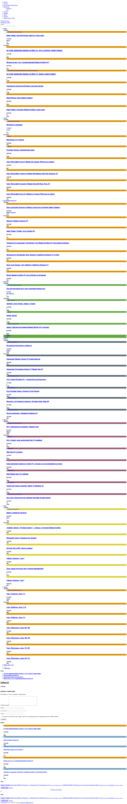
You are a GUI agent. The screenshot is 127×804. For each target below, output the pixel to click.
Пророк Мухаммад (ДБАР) (91, 785)
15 (6, 42)
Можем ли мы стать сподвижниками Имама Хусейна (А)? (27, 62)
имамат (112, 785)
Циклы (5, 2)
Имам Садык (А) (59, 785)
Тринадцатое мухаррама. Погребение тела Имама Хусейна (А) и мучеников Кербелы (37, 243)
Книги (5, 15)
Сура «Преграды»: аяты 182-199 (18, 638)
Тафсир (6, 16)
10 (6, 445)
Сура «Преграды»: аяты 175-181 (18, 648)
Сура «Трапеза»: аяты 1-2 (15, 594)
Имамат (6, 13)
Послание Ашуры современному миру (20, 150)
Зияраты (8, 8)
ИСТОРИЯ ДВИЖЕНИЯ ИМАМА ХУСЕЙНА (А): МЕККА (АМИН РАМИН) (31, 74)
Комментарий (5, 705)
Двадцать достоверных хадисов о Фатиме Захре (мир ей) (27, 401)
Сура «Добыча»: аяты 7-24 (16, 607)
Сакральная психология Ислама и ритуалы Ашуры (24, 86)
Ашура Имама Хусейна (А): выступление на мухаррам (26, 275)
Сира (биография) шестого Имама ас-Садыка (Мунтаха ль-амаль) (30, 194)
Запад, (29, 785)
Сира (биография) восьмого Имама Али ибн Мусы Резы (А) (28, 184)
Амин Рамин (5, 785)
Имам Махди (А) (44, 785)
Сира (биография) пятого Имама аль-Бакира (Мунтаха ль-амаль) (30, 161)
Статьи (6, 3)
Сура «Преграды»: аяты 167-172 (18, 658)
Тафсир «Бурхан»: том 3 (15, 580)
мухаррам (121, 785)
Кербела (77, 785)
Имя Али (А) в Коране (14, 452)
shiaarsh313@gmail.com (26, 802)
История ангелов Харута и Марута (19, 345)
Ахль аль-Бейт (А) (17, 785)
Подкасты (13, 212)
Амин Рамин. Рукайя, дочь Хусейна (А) (20, 231)
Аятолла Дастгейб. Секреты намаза (19, 548)
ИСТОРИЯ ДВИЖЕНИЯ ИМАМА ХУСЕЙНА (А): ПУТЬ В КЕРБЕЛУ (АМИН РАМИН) (34, 50)
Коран (81, 785)
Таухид (101, 785)
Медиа (8, 212)
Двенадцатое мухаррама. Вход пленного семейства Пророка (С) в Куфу (32, 254)
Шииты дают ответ (9, 18)
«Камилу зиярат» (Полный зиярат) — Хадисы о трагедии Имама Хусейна (33, 527)
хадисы (11, 788)
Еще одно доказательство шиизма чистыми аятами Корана (28, 497)
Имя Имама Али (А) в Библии (17, 474)
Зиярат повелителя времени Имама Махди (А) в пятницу (27, 327)
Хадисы (6, 11)
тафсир (4, 787)
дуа (109, 785)
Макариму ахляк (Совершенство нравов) (21, 538)
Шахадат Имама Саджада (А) (17, 221)
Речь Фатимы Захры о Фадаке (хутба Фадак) (22, 391)
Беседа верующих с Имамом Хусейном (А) (22, 413)
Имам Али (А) (35, 785)
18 (6, 502)
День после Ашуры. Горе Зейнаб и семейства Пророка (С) (27, 265)
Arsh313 (4, 802)
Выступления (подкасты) (11, 5)
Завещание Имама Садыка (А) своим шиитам (23, 359)
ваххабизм (105, 785)
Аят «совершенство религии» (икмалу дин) (22, 426)
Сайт (2, 713)
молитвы (116, 785)
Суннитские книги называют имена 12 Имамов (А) (25, 486)
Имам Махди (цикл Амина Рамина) (19, 98)
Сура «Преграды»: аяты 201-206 (18, 627)
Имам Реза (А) (52, 785)
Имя (2, 708)
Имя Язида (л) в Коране (15, 139)
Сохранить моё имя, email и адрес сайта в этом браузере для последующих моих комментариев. (30, 716)
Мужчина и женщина (14, 124)
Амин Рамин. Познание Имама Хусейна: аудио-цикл (25, 109)
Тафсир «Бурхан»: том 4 (15, 558)
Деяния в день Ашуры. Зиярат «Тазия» (20, 303)
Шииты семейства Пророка (16, 512)
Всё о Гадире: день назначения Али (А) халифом (24, 440)
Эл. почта (4, 711)
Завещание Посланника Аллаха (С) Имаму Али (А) (24, 369)
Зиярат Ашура (11, 315)
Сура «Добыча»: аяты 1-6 (15, 617)
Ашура (25, 785)
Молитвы (6, 7)
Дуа (7, 10)
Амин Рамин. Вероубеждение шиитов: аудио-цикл (25, 35)
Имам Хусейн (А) (69, 785)
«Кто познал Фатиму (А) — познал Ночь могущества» (26, 379)
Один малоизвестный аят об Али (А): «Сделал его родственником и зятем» (34, 463)
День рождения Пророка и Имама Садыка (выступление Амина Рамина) (33, 207)
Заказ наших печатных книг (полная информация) (25, 568)
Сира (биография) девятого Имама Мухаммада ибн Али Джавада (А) (32, 173)
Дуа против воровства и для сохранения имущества (25, 288)
